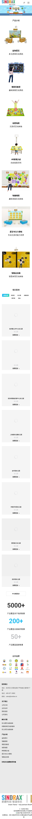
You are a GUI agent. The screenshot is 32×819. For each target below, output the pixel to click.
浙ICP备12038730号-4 (24, 813)
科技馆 (12, 295)
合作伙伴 (4, 708)
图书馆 (13, 298)
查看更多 (15, 335)
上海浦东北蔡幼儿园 (16, 434)
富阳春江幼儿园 (16, 543)
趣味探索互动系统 (16, 90)
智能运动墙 (5, 757)
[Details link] (16, 315)
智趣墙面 (4, 741)
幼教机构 (26, 295)
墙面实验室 (16, 87)
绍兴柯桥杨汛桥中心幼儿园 (16, 398)
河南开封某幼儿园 (16, 507)
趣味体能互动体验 (16, 199)
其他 (19, 298)
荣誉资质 (4, 711)
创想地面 (16, 123)
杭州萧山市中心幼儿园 (16, 329)
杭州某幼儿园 (16, 579)
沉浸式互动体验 (16, 126)
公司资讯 (4, 714)
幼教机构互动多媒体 (8, 726)
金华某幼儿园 (16, 471)
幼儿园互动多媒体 (7, 723)
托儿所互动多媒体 (7, 729)
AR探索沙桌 (16, 159)
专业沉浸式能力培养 (16, 235)
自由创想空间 (16, 163)
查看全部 (5, 295)
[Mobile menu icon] (28, 2)
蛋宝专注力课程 (7, 754)
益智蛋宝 (16, 51)
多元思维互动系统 (16, 54)
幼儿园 (19, 295)
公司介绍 (4, 705)
